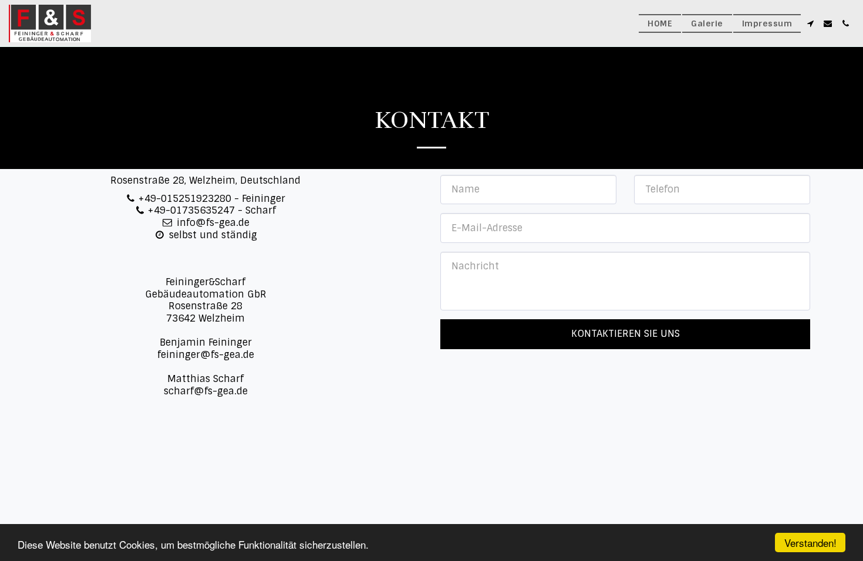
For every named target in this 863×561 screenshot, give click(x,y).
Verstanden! (810, 542)
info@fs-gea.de (213, 223)
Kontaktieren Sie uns (625, 333)
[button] (810, 23)
